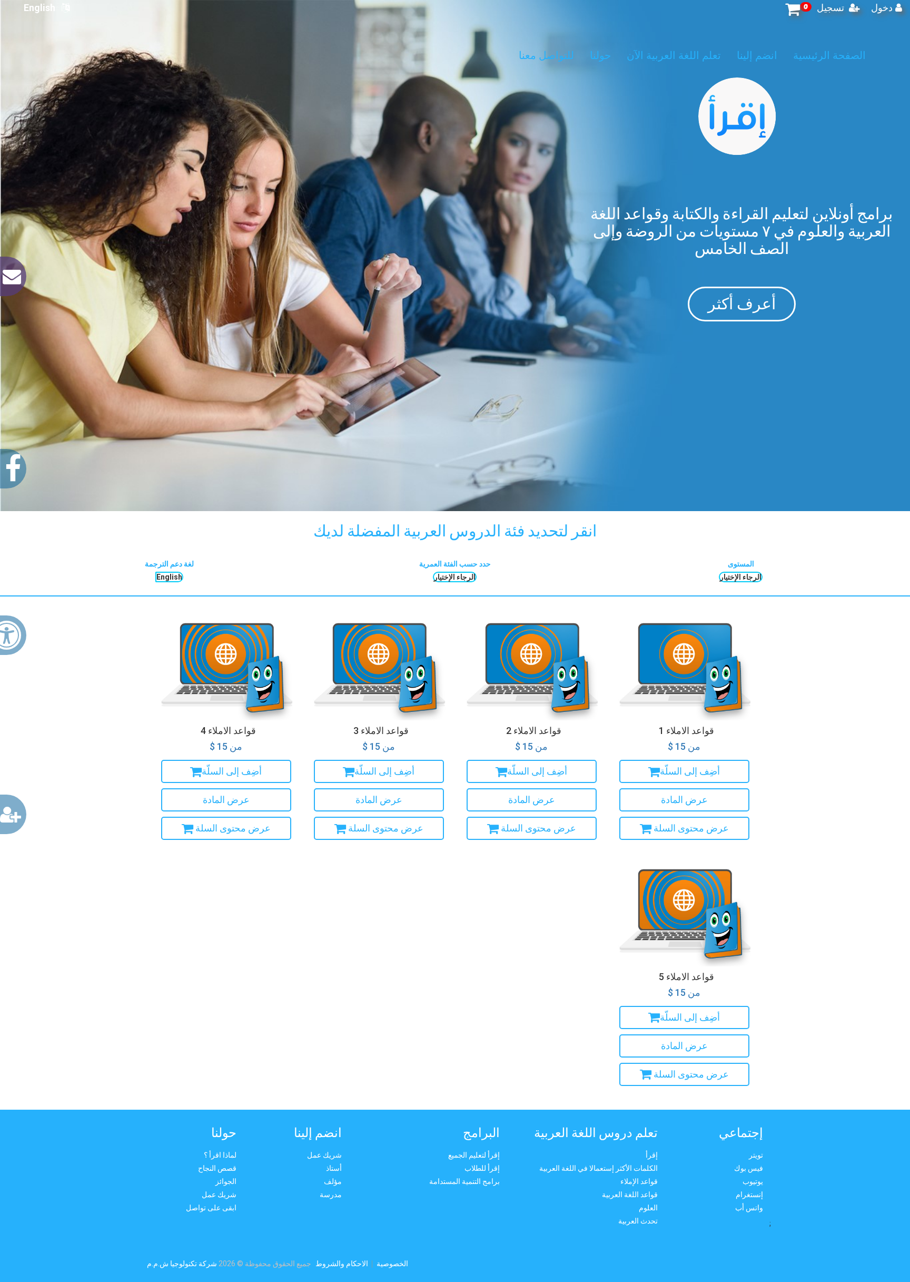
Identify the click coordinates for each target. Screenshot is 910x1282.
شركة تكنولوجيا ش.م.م (183, 1263)
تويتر (756, 1155)
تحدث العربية (638, 1221)
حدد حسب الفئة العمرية (455, 564)
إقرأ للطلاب (482, 1168)
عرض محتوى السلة (690, 828)
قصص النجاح (217, 1168)
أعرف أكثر (742, 304)
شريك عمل (219, 1194)
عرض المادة (684, 799)
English (43, 7)
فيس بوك (748, 1168)
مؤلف (333, 1181)
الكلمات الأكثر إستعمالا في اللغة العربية (598, 1168)
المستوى (741, 564)
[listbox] (169, 577)
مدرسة (331, 1194)
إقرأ (652, 1155)
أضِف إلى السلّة (690, 771)
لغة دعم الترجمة (169, 564)
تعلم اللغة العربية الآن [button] (625, 55)
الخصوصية (392, 1263)
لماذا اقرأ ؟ (220, 1155)
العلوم (648, 1207)
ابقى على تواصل (211, 1207)
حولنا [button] (551, 55)
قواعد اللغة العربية (630, 1194)
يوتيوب (753, 1181)
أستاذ (334, 1168)
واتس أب (749, 1207)
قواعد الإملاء (639, 1181)
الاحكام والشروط (341, 1263)
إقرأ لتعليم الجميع (474, 1155)
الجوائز (225, 1181)
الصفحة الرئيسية (780, 55)
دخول (882, 7)
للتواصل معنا (497, 55)
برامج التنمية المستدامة (464, 1181)
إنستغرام (749, 1194)
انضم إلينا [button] (708, 55)
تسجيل (831, 7)
